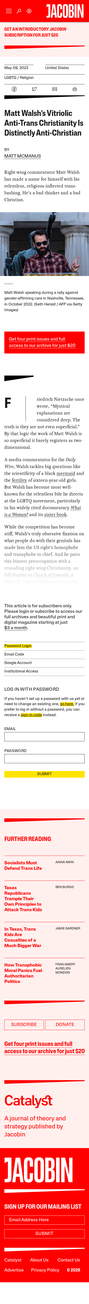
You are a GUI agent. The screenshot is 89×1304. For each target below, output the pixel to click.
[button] (9, 11)
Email (10, 729)
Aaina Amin (64, 862)
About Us (39, 1260)
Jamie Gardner (67, 928)
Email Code (14, 654)
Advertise (14, 1270)
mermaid (66, 473)
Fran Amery (65, 964)
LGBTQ (10, 78)
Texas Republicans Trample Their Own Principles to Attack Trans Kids (23, 899)
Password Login (18, 646)
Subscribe (24, 1025)
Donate (65, 1025)
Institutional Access (21, 671)
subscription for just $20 (31, 35)
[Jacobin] (65, 11)
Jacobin (58, 29)
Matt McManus (22, 156)
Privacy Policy (45, 1270)
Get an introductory (27, 29)
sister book (55, 514)
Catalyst (12, 1260)
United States (57, 68)
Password (15, 751)
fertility (19, 480)
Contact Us (69, 1260)
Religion (27, 78)
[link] (29, 11)
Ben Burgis (64, 887)
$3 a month (15, 628)
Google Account (18, 663)
